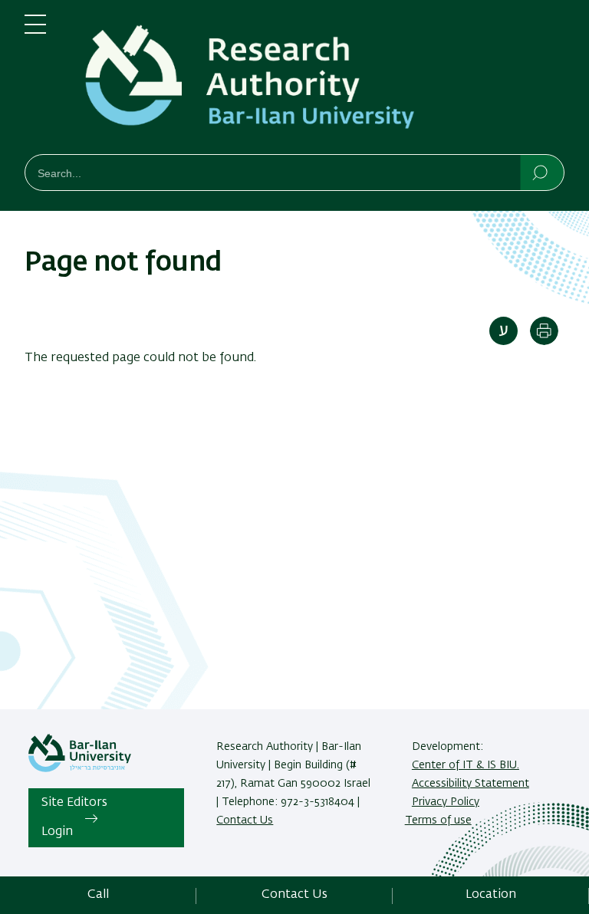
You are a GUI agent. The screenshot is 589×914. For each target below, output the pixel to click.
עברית (503, 331)
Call (98, 895)
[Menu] (35, 31)
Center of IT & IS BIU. (465, 765)
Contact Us (244, 820)
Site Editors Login (74, 817)
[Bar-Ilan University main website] (79, 769)
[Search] (541, 172)
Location (491, 895)
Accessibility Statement (470, 783)
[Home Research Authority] (317, 80)
